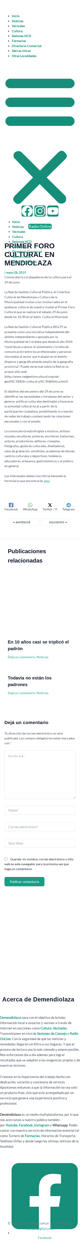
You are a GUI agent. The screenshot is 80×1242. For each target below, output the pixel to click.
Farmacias (19, 41)
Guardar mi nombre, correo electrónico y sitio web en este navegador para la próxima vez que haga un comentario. (39, 864)
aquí (47, 481)
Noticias (17, 21)
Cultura (17, 31)
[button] (40, 140)
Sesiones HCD (21, 36)
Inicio (16, 16)
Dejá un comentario (21, 657)
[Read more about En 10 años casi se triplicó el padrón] (40, 606)
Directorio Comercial (27, 46)
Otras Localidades (24, 56)
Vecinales (18, 26)
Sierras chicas (21, 51)
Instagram (42, 1125)
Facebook (26, 1125)
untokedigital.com (40, 1228)
